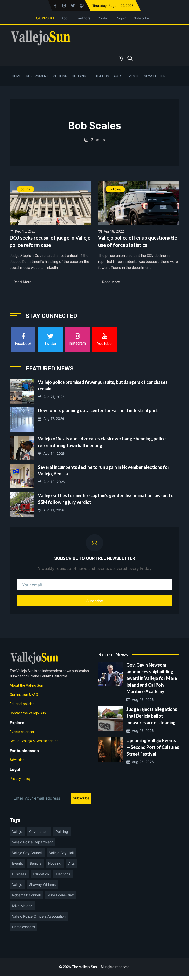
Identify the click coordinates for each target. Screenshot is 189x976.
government (39, 831)
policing (115, 189)
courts (26, 189)
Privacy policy (20, 779)
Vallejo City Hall (61, 853)
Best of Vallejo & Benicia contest (35, 741)
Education (100, 76)
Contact (104, 18)
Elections (63, 874)
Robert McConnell (26, 895)
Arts (117, 76)
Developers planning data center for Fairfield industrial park (98, 410)
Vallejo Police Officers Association (39, 916)
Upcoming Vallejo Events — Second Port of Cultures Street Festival (152, 747)
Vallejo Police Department (32, 842)
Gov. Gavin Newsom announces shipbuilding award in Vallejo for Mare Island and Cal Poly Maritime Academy (151, 678)
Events (133, 76)
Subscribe (141, 18)
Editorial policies (22, 704)
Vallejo (17, 831)
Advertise (17, 760)
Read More (22, 282)
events (17, 863)
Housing (79, 76)
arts (71, 863)
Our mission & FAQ (24, 695)
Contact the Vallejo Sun (28, 713)
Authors (84, 18)
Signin (121, 18)
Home (16, 76)
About (66, 18)
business (19, 874)
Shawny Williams (42, 884)
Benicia (35, 863)
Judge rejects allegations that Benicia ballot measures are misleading (151, 716)
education (41, 874)
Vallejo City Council (27, 853)
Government (37, 76)
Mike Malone (22, 906)
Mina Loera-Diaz (60, 895)
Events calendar (22, 732)
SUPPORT (45, 18)
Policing (60, 76)
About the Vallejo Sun (26, 685)
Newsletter (155, 76)
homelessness (23, 927)
